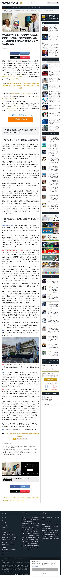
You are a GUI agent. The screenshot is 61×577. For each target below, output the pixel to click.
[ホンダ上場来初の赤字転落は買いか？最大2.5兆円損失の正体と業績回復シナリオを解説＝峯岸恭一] (44, 175)
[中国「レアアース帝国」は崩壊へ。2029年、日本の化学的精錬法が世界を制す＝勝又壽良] (44, 152)
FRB (27, 535)
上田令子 (13, 497)
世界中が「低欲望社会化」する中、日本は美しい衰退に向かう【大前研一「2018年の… (53, 338)
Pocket (25, 57)
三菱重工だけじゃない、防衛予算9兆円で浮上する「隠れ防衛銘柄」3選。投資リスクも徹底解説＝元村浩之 (53, 160)
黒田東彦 (29, 533)
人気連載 (31, 7)
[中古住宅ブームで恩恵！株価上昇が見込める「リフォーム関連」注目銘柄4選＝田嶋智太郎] (44, 138)
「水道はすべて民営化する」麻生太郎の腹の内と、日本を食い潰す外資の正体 (53, 346)
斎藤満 (36, 529)
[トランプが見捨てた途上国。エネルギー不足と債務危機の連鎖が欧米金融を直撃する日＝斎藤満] (44, 168)
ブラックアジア (9, 108)
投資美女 (4, 547)
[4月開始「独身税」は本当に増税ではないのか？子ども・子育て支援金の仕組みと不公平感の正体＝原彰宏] (44, 197)
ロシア (29, 543)
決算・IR (40, 7)
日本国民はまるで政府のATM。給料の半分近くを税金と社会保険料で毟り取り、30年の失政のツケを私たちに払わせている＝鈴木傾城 (20, 86)
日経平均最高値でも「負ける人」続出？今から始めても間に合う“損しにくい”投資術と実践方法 (50, 28)
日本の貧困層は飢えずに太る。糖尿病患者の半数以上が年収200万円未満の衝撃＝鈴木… (53, 330)
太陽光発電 (21, 497)
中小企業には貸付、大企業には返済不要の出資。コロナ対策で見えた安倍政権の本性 (53, 306)
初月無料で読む (19, 119)
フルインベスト (12, 110)
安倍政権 (33, 517)
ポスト (15, 57)
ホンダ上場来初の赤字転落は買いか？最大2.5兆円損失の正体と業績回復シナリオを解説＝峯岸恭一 (53, 175)
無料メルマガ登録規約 (46, 373)
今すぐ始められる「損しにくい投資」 (31, 3)
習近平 (26, 527)
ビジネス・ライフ (24, 7)
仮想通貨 (27, 545)
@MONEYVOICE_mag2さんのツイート (50, 404)
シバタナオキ (32, 525)
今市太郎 (32, 519)
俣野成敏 (33, 543)
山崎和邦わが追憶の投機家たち (8, 534)
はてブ (23, 53)
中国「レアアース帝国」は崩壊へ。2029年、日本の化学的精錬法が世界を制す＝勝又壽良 (50, 37)
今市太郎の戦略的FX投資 (32, 539)
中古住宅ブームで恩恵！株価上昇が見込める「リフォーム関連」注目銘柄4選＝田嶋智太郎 (53, 139)
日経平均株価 (34, 533)
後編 (17, 79)
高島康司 (26, 531)
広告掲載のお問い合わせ (47, 397)
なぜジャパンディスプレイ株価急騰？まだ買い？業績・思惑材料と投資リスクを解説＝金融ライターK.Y (53, 206)
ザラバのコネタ (5, 552)
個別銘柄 (33, 537)
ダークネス (18, 106)
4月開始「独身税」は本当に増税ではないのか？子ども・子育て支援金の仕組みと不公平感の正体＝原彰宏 (53, 198)
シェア (13, 53)
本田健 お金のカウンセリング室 (9, 549)
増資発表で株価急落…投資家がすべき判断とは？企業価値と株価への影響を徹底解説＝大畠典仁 (53, 182)
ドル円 (36, 525)
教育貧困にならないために (31, 523)
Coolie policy (35, 566)
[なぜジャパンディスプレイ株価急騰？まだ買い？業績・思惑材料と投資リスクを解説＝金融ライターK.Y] (44, 205)
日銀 (36, 543)
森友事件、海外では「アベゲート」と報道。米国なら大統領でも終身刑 (53, 282)
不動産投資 (17, 7)
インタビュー (6, 497)
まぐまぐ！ (25, 558)
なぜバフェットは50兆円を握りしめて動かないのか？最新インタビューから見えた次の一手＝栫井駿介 (50, 53)
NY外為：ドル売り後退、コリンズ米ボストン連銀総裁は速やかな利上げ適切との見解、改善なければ (50, 526)
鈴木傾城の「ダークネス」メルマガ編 (12, 76)
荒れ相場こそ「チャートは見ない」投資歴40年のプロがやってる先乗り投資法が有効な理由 (50, 45)
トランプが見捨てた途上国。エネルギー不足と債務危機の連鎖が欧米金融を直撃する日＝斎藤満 (53, 168)
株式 (8, 7)
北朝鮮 (28, 529)
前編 (12, 79)
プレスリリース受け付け (47, 400)
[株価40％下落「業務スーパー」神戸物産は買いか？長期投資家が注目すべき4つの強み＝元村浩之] (44, 145)
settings (45, 573)
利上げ (27, 537)
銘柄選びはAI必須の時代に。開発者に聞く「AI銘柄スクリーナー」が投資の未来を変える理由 (50, 17)
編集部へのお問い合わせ (47, 399)
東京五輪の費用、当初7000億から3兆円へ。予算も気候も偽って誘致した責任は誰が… (53, 322)
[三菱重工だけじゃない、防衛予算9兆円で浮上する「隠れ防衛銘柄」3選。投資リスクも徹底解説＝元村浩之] (44, 159)
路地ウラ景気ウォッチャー (7, 544)
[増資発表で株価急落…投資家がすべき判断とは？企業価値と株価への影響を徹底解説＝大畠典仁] (44, 182)
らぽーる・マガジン (32, 535)
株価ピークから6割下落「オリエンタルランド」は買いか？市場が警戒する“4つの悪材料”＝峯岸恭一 (53, 190)
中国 (30, 537)
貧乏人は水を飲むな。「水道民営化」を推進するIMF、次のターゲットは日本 (53, 298)
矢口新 (23, 541)
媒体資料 (43, 396)
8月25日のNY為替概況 (46, 522)
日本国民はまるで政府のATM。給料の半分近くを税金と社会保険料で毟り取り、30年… (53, 314)
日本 (27, 547)
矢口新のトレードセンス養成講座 (9, 539)
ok (45, 569)
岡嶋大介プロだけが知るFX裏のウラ (10, 537)
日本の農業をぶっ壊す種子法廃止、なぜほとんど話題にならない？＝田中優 (53, 354)
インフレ (25, 539)
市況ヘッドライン (6, 532)
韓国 (35, 519)
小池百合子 (29, 497)
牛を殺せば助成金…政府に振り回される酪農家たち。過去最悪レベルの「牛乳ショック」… (53, 290)
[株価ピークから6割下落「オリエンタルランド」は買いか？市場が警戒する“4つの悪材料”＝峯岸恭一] (44, 188)
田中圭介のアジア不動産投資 (8, 542)
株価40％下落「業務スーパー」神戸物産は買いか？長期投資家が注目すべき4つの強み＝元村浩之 (53, 146)
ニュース (4, 7)
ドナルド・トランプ (26, 517)
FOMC (29, 531)
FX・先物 (12, 7)
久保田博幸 (31, 549)
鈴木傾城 (35, 497)
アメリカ (32, 529)
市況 (36, 7)
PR (2, 554)
